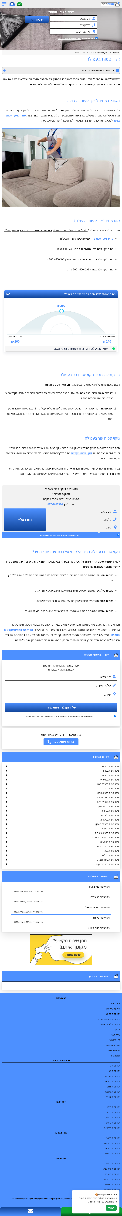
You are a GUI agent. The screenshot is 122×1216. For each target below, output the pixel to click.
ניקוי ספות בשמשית (109, 842)
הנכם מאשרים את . (76, 38)
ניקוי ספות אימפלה (112, 1091)
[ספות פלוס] (105, 4)
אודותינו (117, 1029)
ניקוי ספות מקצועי (81, 453)
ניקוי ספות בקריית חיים (108, 802)
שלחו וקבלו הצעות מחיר (61, 707)
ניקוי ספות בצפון (113, 1106)
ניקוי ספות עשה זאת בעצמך (108, 1019)
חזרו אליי (25, 519)
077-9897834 (55, 504)
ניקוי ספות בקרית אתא (108, 793)
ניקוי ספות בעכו (111, 850)
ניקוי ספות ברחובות (112, 1179)
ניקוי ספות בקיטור (113, 1013)
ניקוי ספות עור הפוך (112, 1076)
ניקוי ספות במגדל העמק (107, 846)
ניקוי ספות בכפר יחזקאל (107, 864)
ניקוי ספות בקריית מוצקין (107, 824)
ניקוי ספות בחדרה (110, 788)
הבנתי (111, 1208)
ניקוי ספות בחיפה (110, 766)
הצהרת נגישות (114, 1050)
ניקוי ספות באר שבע (111, 1168)
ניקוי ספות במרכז (113, 1137)
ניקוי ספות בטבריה (110, 815)
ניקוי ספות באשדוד (112, 1173)
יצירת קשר (116, 1034)
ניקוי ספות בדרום (113, 1163)
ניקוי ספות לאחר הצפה (110, 1024)
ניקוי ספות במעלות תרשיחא (105, 837)
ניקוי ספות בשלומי (110, 855)
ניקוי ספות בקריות (110, 770)
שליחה (38, 19)
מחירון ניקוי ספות (113, 1008)
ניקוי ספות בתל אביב (111, 1143)
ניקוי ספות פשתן (113, 1086)
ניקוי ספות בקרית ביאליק (107, 833)
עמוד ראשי (115, 1003)
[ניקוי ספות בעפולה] (61, 167)
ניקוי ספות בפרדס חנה (108, 784)
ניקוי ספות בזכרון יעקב (108, 806)
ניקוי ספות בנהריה (110, 810)
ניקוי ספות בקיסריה (109, 819)
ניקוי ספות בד (114, 1065)
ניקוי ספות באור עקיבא (108, 797)
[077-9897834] (19, 4)
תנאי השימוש (76, 38)
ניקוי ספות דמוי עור (112, 1081)
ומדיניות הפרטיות (64, 38)
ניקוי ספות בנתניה (112, 1148)
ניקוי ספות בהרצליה (112, 1153)
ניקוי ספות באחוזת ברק (108, 859)
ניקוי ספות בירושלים (112, 1184)
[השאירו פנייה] (12, 4)
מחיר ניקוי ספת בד (102, 238)
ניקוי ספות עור (114, 1070)
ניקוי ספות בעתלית (110, 828)
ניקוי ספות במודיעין (112, 1189)
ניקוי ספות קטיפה (113, 1096)
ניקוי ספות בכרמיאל (109, 779)
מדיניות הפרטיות (51, 716)
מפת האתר (115, 1055)
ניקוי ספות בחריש (110, 775)
